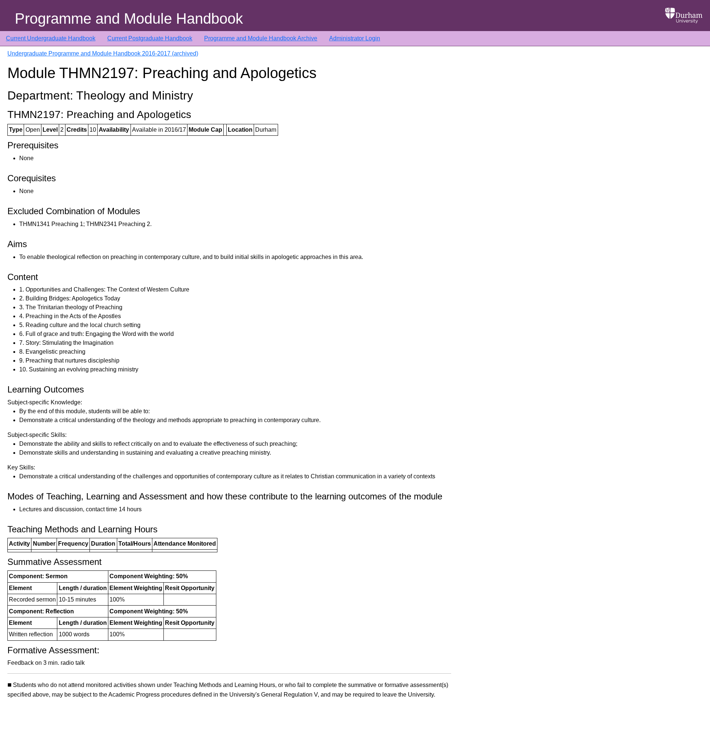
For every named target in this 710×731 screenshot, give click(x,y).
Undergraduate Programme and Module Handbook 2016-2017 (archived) (102, 53)
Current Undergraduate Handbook (50, 38)
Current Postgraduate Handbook (149, 38)
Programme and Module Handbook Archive (260, 38)
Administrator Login (354, 38)
